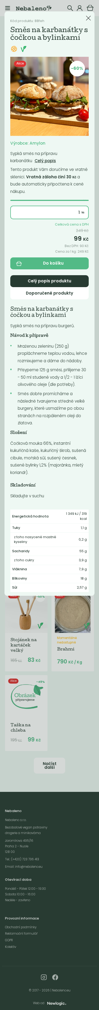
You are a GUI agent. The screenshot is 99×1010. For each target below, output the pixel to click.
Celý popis (45, 160)
